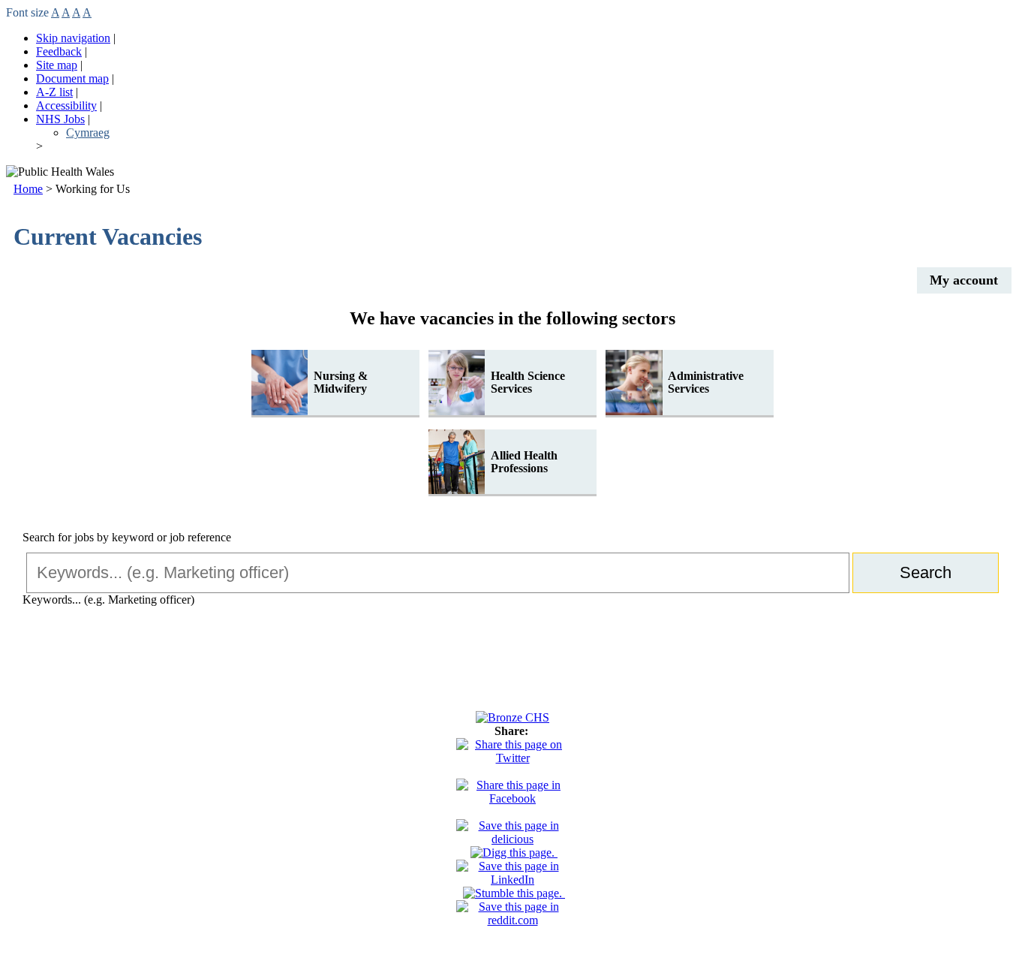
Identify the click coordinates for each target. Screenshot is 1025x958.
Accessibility (66, 105)
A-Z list (54, 92)
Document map (72, 78)
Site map (56, 65)
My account (964, 280)
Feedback (59, 51)
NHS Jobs (60, 119)
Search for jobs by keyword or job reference (127, 537)
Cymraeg (88, 132)
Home (28, 188)
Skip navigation (73, 38)
